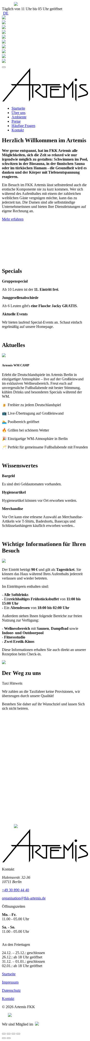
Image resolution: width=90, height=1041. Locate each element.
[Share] (9, 1033)
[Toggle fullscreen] (13, 1033)
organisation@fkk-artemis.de (24, 898)
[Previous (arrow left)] (4, 1038)
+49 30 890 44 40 (15, 890)
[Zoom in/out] (18, 1033)
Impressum (10, 982)
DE (5, 13)
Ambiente (19, 117)
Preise (16, 121)
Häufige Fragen (23, 126)
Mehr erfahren (13, 219)
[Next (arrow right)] (9, 1038)
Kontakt (18, 130)
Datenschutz (11, 990)
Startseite (18, 108)
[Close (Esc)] (4, 1033)
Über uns (18, 113)
